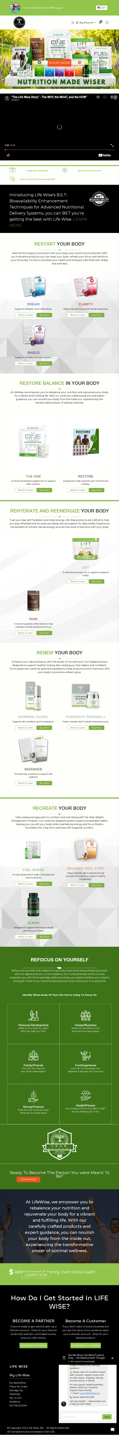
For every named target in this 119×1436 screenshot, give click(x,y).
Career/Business (86, 1025)
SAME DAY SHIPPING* (37, 171)
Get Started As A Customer (85, 1345)
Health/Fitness (85, 1105)
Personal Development (33, 1025)
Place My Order (18, 1386)
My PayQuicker (18, 1405)
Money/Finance (33, 1106)
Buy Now (44, 315)
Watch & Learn (25, 315)
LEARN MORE (28, 1179)
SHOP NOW (59, 62)
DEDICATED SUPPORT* (90, 171)
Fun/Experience (85, 1065)
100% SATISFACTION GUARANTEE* (37, 179)
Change (59, 8)
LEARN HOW (36, 1275)
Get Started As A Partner (33, 1345)
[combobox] (101, 8)
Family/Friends (33, 1065)
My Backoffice (17, 1382)
